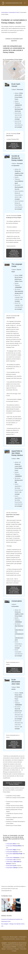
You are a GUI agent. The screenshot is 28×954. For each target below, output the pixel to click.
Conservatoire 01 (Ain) (14, 12)
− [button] (4, 64)
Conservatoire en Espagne (13, 948)
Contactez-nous (5, 936)
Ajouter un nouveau (20, 939)
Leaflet (13, 79)
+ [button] (4, 62)
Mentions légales (14, 936)
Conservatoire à (12, 857)
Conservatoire (4, 12)
